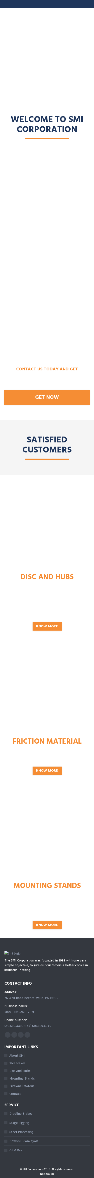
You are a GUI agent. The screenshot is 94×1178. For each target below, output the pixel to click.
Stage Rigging (19, 1123)
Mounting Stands (22, 1078)
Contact (15, 1093)
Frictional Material (22, 1086)
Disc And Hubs (20, 1071)
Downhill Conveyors (23, 1141)
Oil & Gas (15, 1150)
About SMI (17, 1055)
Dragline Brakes (20, 1113)
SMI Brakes (17, 1063)
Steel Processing (21, 1132)
